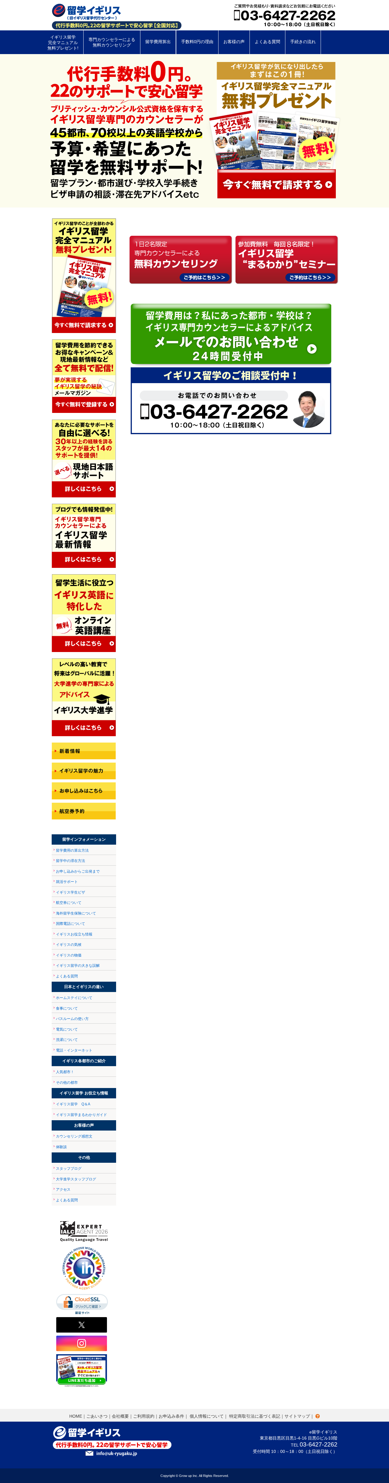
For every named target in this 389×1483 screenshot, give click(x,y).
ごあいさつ (97, 1416)
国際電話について (70, 924)
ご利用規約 (143, 1416)
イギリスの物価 (68, 955)
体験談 (61, 1147)
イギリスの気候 (68, 944)
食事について (67, 1008)
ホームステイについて (74, 998)
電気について (67, 1029)
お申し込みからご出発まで (78, 871)
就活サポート (67, 882)
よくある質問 (67, 976)
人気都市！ (65, 1072)
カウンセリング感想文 (74, 1136)
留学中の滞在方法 (70, 861)
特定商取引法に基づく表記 (254, 1416)
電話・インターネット (74, 1050)
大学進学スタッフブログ (76, 1179)
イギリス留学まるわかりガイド (81, 1115)
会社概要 (120, 1416)
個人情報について (207, 1416)
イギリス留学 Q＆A (73, 1104)
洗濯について (67, 1040)
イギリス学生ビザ (70, 892)
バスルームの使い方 (72, 1019)
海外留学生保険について (76, 913)
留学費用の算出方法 (72, 850)
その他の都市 (67, 1082)
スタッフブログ (68, 1168)
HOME (75, 1416)
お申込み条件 (171, 1416)
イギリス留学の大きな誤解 (78, 965)
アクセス (63, 1189)
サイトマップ (297, 1416)
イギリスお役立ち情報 (74, 934)
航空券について (68, 903)
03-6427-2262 (318, 1444)
